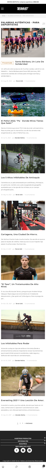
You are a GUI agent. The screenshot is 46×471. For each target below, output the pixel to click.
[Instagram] (23, 450)
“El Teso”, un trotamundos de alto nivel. (20, 285)
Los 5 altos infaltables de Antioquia (20, 178)
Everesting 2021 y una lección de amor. (22, 400)
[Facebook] (16, 450)
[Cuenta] (37, 9)
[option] (23, 2)
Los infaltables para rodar (15, 343)
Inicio (3, 15)
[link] (16, 467)
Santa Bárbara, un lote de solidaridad (23, 63)
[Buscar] (8, 8)
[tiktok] (29, 450)
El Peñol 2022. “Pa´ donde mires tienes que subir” (22, 122)
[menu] (2, 8)
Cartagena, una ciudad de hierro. (19, 234)
